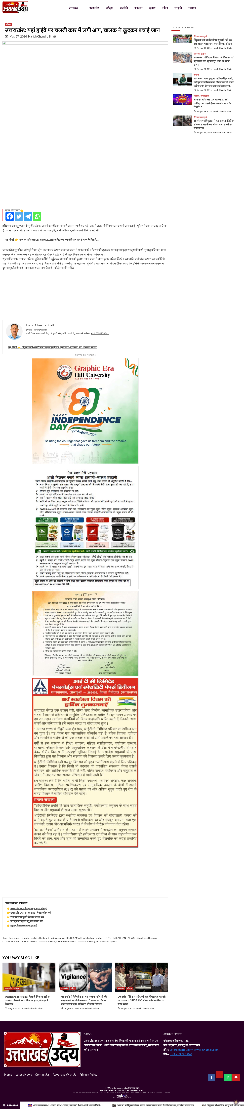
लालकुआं (203, 36)
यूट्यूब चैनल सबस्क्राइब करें (23, 925)
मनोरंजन (138, 7)
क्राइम (152, 7)
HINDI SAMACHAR (76, 938)
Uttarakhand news (66, 941)
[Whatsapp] (37, 216)
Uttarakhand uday (86, 941)
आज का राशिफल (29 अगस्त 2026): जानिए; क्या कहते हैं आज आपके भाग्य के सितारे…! (212, 103)
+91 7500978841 (100, 333)
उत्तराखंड (73, 7)
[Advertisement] (85, 183)
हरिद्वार (8, 24)
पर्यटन (165, 7)
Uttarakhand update (106, 941)
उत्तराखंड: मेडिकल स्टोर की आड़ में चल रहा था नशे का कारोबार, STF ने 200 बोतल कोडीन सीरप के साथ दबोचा (141, 1000)
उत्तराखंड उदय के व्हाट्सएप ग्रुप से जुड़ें (28, 908)
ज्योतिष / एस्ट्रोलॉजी (201, 96)
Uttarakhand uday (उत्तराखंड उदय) (126, 1088)
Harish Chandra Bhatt (42, 36)
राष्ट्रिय (109, 7)
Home (8, 1074)
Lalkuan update (95, 938)
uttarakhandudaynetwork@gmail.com (193, 1049)
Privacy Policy (88, 1074)
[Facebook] (9, 216)
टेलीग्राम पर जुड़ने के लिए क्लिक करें (27, 916)
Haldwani (44, 938)
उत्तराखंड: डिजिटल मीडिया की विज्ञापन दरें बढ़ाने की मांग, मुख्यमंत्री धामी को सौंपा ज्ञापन (214, 61)
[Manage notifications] (236, 1101)
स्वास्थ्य (192, 7)
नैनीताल (197, 36)
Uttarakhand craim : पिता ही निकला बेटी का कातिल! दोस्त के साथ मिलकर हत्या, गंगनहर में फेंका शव (27, 1000)
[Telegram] (28, 216)
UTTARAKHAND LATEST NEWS (19, 941)
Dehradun (14, 938)
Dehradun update (29, 938)
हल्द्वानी (203, 54)
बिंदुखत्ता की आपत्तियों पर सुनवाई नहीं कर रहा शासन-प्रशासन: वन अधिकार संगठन (141, 1105)
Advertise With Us (64, 1074)
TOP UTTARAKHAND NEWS (119, 938)
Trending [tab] (188, 27)
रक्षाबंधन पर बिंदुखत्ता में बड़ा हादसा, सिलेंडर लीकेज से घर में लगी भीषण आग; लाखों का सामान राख (214, 124)
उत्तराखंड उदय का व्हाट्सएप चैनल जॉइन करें (30, 912)
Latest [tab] (175, 27)
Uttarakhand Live (46, 941)
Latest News (23, 1074)
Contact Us (42, 1074)
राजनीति (124, 7)
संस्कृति (178, 7)
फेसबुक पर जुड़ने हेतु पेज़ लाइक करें (26, 921)
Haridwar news (57, 938)
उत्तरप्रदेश (94, 7)
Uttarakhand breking (146, 938)
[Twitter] (19, 216)
